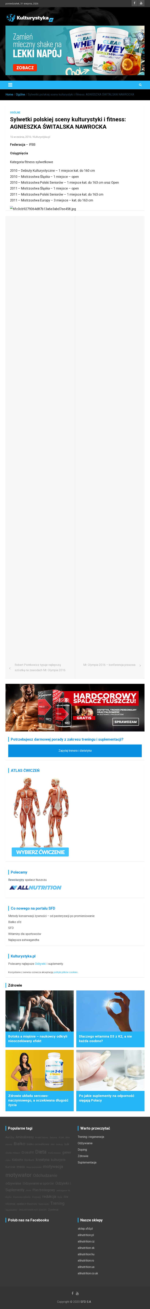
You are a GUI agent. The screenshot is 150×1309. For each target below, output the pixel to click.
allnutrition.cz (86, 1241)
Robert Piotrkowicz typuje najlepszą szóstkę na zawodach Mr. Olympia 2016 (40, 667)
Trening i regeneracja (91, 1137)
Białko (19, 1143)
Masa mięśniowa (34, 1167)
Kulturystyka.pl (41, 136)
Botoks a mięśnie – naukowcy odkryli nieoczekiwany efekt (37, 1038)
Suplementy (44, 1204)
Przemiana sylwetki (22, 1197)
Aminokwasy (25, 1137)
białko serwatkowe (38, 1144)
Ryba (60, 1197)
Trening (57, 1203)
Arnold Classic (41, 1137)
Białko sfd (14, 922)
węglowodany (11, 1210)
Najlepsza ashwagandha (23, 940)
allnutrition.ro (86, 1260)
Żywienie (53, 1209)
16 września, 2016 (20, 136)
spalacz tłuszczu (36, 880)
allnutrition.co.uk (88, 1273)
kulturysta (58, 1160)
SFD (11, 928)
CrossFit (28, 1152)
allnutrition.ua (86, 1267)
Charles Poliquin (12, 1153)
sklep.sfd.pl (85, 1228)
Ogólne (15, 112)
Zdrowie (83, 1156)
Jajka (7, 1160)
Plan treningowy (44, 1190)
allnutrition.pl (86, 1235)
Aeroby (9, 1137)
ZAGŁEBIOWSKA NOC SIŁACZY (32, 1210)
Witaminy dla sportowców (24, 934)
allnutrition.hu (86, 1254)
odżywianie (13, 1183)
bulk (66, 1144)
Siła (66, 1196)
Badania (53, 1137)
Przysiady (36, 1197)
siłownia (10, 1203)
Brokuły (59, 1144)
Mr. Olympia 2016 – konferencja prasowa (109, 665)
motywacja (53, 1166)
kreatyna (42, 1159)
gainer (66, 1152)
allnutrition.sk (86, 1248)
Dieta (40, 1152)
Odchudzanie (45, 1175)
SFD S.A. (85, 1302)
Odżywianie (85, 1143)
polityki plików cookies (66, 972)
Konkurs (29, 1160)
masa (21, 1167)
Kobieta (17, 1160)
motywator (18, 1175)
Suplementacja (87, 1162)
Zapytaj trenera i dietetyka (75, 750)
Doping (82, 1149)
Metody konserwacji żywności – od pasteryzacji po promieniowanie (51, 916)
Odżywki (40, 964)
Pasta (28, 1190)
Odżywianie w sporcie (38, 1183)
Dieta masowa (54, 1153)
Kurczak (10, 1167)
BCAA (61, 1137)
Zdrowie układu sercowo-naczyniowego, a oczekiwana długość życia (38, 1100)
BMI (53, 1144)
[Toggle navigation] (10, 85)
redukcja (49, 1196)
